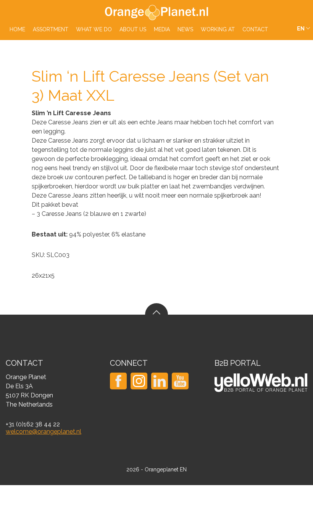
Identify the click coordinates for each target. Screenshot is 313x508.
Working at (218, 29)
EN (301, 29)
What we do (94, 29)
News (185, 29)
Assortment (50, 29)
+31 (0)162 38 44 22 (33, 424)
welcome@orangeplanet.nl (43, 431)
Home (17, 29)
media (162, 29)
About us (132, 29)
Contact (255, 29)
